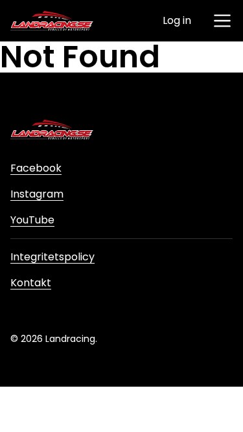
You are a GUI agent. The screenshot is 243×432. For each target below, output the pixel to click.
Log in (177, 20)
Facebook (36, 168)
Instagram (37, 194)
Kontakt (30, 282)
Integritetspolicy (52, 256)
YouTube (32, 219)
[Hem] (52, 20)
